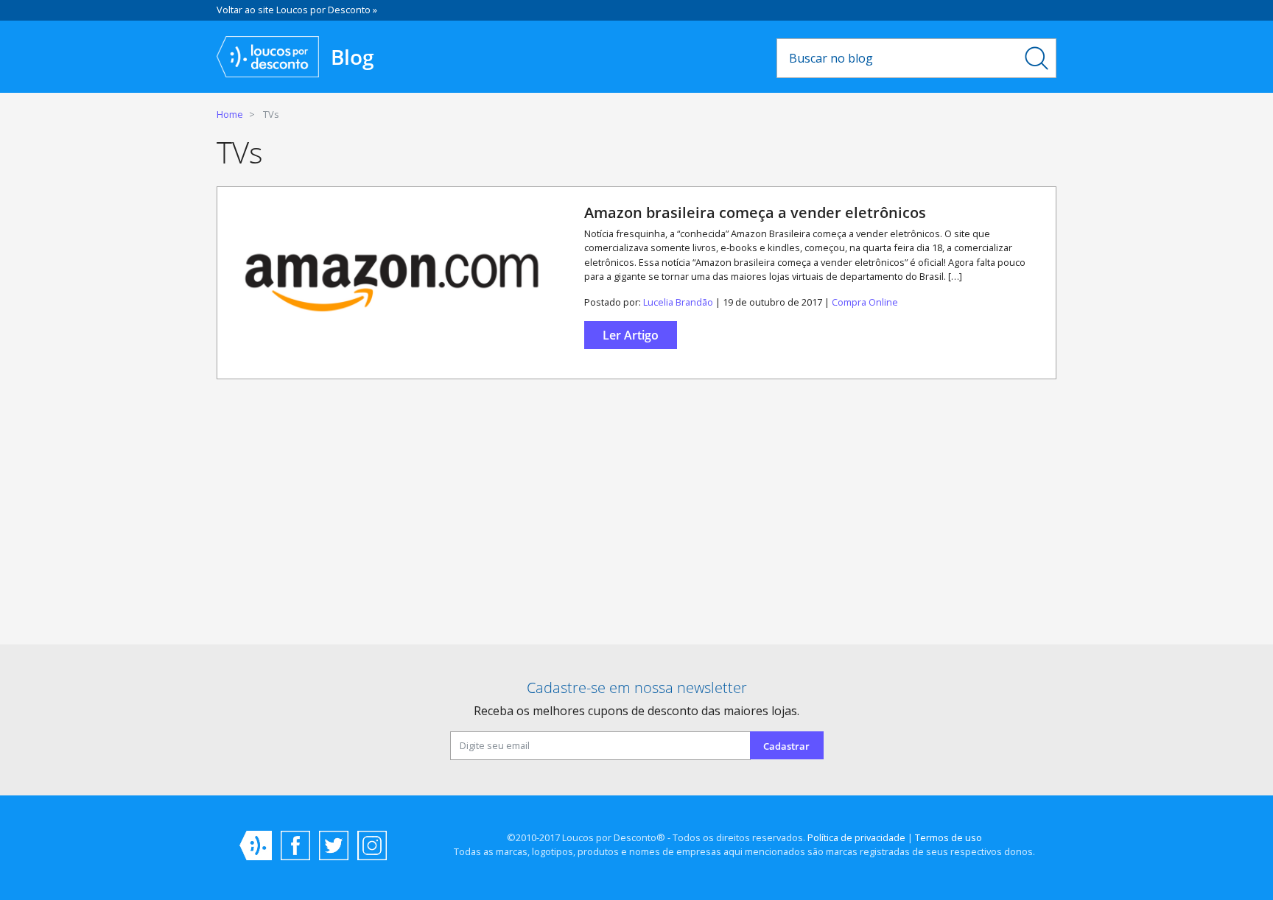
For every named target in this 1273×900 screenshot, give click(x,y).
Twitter (333, 845)
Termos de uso (948, 837)
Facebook (295, 845)
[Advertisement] (636, 518)
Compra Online (865, 302)
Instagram (372, 845)
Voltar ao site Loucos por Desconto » (297, 9)
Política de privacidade (856, 837)
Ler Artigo (631, 335)
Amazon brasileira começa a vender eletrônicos (755, 212)
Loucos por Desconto (255, 845)
